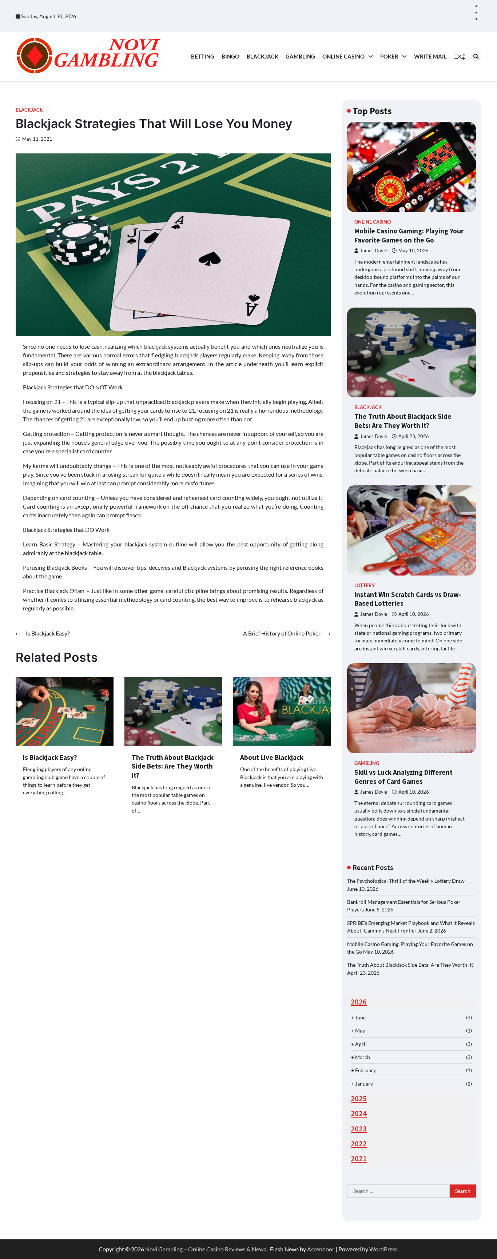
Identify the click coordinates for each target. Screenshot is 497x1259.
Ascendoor (320, 1249)
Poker (389, 56)
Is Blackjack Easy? (50, 757)
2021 (359, 1158)
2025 (359, 1098)
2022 (359, 1143)
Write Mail (430, 56)
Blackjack (262, 56)
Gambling (300, 56)
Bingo (230, 56)
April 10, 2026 (413, 614)
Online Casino (343, 56)
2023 (359, 1129)
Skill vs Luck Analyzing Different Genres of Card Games (403, 777)
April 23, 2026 (413, 436)
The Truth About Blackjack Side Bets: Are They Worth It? (173, 766)
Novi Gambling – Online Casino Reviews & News (205, 1249)
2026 (359, 1002)
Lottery (364, 585)
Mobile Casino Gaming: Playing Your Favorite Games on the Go (409, 235)
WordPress (383, 1249)
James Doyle (373, 250)
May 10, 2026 (413, 250)
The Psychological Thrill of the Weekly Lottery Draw (406, 881)
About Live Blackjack (271, 757)
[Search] (475, 56)
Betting (202, 56)
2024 (359, 1113)
